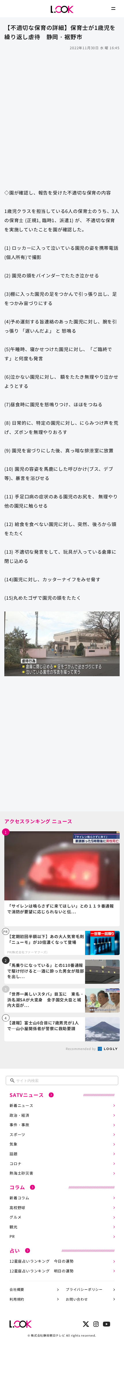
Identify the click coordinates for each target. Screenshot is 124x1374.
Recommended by (81, 1048)
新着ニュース (21, 1105)
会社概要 (17, 1289)
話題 (14, 1153)
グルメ (15, 1217)
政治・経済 (19, 1115)
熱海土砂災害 (21, 1173)
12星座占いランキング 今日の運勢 (42, 1261)
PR (12, 1236)
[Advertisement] (62, 117)
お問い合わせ (77, 1299)
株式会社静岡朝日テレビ (48, 1335)
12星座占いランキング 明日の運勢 (42, 1271)
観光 (14, 1227)
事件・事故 (19, 1124)
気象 (14, 1144)
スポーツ (17, 1134)
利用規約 (17, 1299)
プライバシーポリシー (84, 1289)
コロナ (15, 1163)
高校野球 (17, 1207)
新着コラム (19, 1197)
